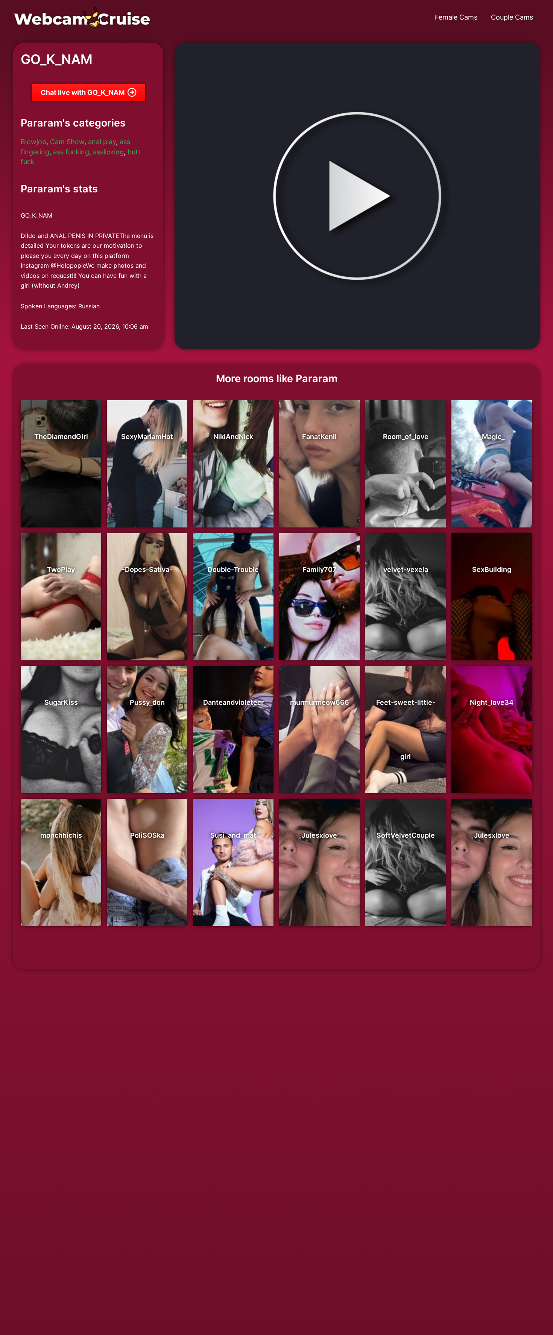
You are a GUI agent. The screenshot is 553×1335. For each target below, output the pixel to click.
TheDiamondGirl (61, 436)
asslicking (108, 152)
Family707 (319, 569)
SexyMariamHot (147, 436)
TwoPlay (61, 569)
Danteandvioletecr (233, 702)
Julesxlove (319, 835)
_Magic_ (491, 436)
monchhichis (61, 835)
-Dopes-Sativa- (147, 569)
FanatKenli (319, 436)
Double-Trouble (233, 569)
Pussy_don (147, 702)
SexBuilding (491, 569)
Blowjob (33, 142)
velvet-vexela (405, 569)
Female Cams (456, 17)
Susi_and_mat (233, 835)
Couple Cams (512, 17)
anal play (102, 142)
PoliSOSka (147, 835)
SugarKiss (61, 702)
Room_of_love (405, 436)
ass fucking (71, 152)
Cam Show (67, 142)
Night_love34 (492, 702)
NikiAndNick (233, 436)
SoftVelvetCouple (406, 835)
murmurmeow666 (319, 702)
